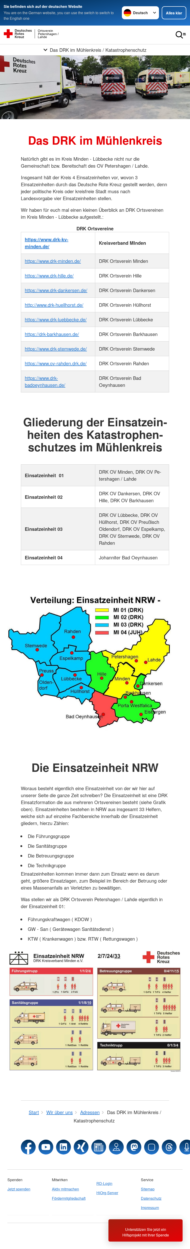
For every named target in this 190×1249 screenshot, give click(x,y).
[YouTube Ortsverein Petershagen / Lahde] (45, 1147)
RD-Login (104, 1183)
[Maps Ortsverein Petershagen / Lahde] (116, 1147)
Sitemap (148, 1189)
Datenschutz (151, 1198)
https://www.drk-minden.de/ (53, 261)
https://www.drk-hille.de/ (49, 275)
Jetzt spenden (18, 1189)
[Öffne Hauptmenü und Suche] (180, 34)
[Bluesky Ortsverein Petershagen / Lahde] (151, 1147)
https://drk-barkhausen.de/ (52, 334)
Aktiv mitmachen (65, 1189)
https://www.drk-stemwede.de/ (56, 348)
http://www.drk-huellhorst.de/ (54, 304)
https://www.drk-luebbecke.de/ (56, 319)
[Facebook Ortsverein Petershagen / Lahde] (28, 1147)
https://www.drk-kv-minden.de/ (46, 243)
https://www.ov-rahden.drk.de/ (56, 363)
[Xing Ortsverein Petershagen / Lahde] (81, 1147)
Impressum (150, 1207)
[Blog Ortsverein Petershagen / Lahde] (98, 1147)
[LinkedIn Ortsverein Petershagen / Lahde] (63, 1147)
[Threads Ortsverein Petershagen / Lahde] (169, 1147)
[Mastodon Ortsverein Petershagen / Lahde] (134, 1147)
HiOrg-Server (107, 1192)
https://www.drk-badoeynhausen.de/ (45, 381)
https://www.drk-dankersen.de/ (56, 290)
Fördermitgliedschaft (69, 1198)
